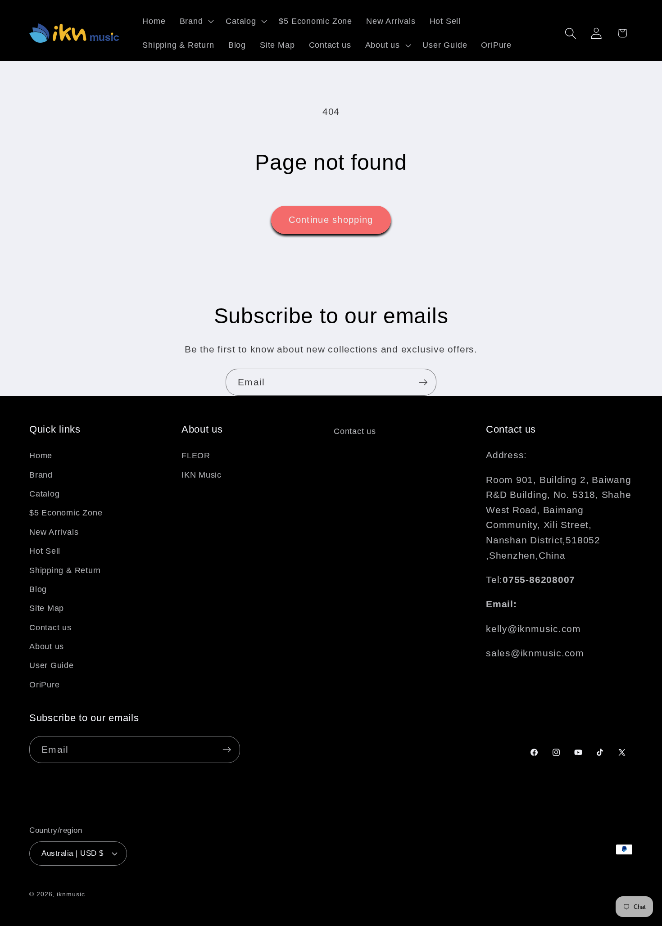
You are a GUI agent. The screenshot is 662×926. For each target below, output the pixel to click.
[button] (195, 21)
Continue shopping (331, 220)
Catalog (44, 493)
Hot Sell (44, 551)
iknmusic (71, 893)
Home (40, 455)
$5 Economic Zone (65, 512)
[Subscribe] (423, 382)
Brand (41, 474)
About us (46, 646)
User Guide (51, 665)
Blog (38, 588)
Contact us (50, 627)
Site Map (46, 608)
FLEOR (195, 455)
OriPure (44, 684)
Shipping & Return (65, 569)
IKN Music (201, 474)
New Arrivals (53, 531)
